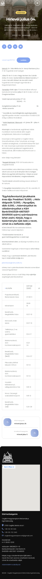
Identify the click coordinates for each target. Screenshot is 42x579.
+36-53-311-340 (10, 529)
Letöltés (23, 60)
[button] (36, 570)
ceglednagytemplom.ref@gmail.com (18, 536)
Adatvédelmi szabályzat (11, 564)
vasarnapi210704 (8, 60)
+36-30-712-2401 (10, 532)
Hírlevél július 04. (21, 19)
